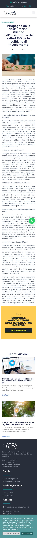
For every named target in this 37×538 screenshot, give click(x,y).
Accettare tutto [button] (27, 533)
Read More (6, 395)
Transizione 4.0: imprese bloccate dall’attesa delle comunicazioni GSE (18, 381)
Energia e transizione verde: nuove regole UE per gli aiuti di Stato (18, 423)
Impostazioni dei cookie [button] (11, 533)
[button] (33, 12)
